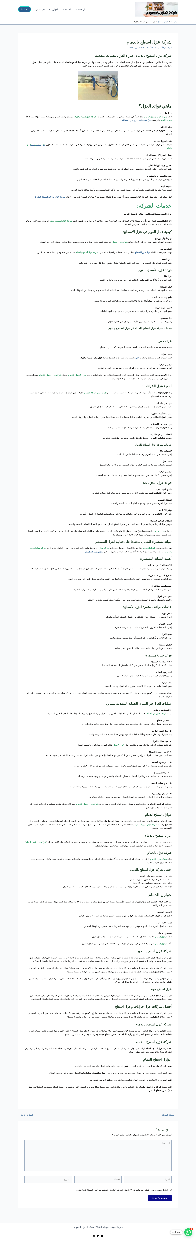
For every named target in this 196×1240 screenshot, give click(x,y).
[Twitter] (98, 1236)
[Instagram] (94, 1236)
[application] (76, 9)
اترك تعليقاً (167, 47)
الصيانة (68, 9)
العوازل (55, 9)
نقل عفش (40, 9)
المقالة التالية (25, 1115)
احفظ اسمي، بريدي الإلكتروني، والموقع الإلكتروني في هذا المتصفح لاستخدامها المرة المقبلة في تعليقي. (122, 1189)
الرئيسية (81, 9)
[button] (24, 9)
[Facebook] (102, 1236)
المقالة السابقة (170, 1115)
